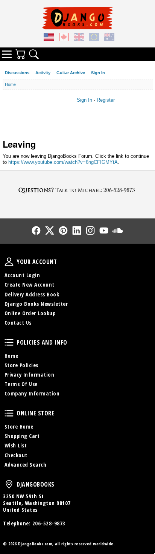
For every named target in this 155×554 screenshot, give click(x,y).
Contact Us (18, 322)
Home (11, 355)
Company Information (32, 393)
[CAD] (64, 38)
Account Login (22, 275)
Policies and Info (9, 342)
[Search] (34, 54)
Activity (42, 72)
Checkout (16, 455)
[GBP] (79, 38)
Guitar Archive (70, 72)
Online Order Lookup (30, 313)
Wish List (16, 445)
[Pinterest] (63, 230)
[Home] (77, 18)
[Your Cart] (20, 54)
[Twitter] (50, 230)
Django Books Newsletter (36, 303)
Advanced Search (26, 464)
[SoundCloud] (117, 230)
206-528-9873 (48, 523)
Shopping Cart (22, 436)
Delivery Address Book (32, 294)
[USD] (49, 38)
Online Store (9, 413)
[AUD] (109, 38)
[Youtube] (104, 230)
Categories (7, 54)
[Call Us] (77, 190)
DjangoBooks (9, 484)
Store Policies (21, 365)
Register (106, 100)
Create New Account (30, 284)
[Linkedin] (77, 230)
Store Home (19, 426)
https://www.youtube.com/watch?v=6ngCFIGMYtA (63, 162)
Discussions (17, 72)
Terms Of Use (21, 384)
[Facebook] (36, 230)
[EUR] (94, 38)
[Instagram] (90, 230)
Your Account (9, 262)
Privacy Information (30, 374)
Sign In (98, 72)
